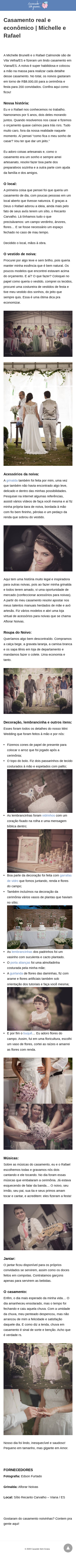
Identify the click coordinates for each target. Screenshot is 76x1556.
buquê (27, 1033)
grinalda (12, 480)
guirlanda (17, 973)
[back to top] (68, 1548)
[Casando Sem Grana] (38, 5)
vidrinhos (49, 815)
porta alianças (20, 962)
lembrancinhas (22, 952)
